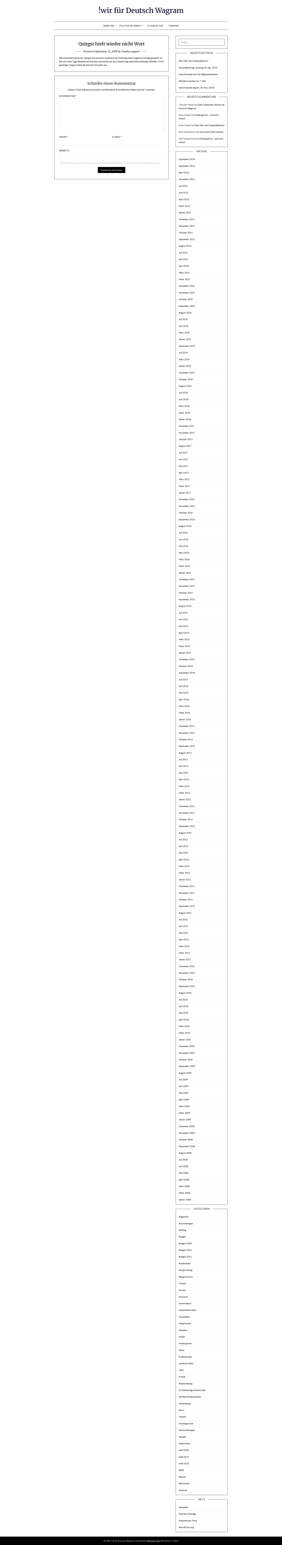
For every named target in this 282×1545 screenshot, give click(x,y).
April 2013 (184, 779)
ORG (181, 1370)
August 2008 (185, 1153)
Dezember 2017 (186, 426)
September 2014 (187, 672)
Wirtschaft (184, 1483)
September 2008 (187, 1146)
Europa (182, 1290)
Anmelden (183, 1507)
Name (63, 136)
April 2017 (184, 472)
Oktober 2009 (186, 1059)
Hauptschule (185, 1323)
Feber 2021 (184, 279)
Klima (181, 1350)
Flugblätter (155, 25)
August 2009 (185, 1073)
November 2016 (187, 506)
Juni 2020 (183, 326)
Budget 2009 (185, 1243)
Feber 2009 (184, 1113)
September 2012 (187, 826)
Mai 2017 (183, 466)
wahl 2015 (184, 1456)
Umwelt (182, 1416)
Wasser (182, 1476)
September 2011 (187, 906)
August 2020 (185, 312)
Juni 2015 (183, 619)
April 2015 (184, 632)
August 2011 (185, 913)
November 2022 (187, 179)
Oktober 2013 (186, 739)
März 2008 (184, 1186)
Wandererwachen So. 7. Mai (192, 81)
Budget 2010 (185, 1250)
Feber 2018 (184, 412)
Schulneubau (185, 1403)
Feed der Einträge (187, 1514)
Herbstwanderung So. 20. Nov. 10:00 (196, 87)
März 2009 (184, 1106)
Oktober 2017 (186, 439)
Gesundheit (184, 1316)
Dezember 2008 (186, 1126)
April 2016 (184, 552)
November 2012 (187, 812)
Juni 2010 (183, 1006)
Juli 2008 (183, 1159)
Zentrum (183, 1490)
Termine (173, 25)
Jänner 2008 (185, 1199)
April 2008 (184, 1179)
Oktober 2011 (186, 899)
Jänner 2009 (185, 1119)
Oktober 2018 (186, 379)
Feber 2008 (184, 1193)
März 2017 (184, 479)
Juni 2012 (183, 846)
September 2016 (187, 519)
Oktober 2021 (186, 232)
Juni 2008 (183, 1166)
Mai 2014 (183, 692)
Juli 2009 (183, 1079)
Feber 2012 (184, 872)
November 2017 (187, 432)
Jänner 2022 (185, 212)
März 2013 (184, 786)
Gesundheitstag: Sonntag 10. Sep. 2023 (198, 67)
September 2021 (187, 239)
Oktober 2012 (186, 819)
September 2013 (187, 746)
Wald (181, 1470)
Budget (182, 1236)
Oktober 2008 (186, 1139)
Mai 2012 (183, 852)
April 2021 (184, 266)
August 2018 (185, 386)
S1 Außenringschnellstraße (192, 1390)
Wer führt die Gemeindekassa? (193, 61)
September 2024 (187, 159)
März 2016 (184, 559)
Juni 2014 (183, 686)
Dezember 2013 (186, 726)
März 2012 (184, 866)
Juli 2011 (183, 919)
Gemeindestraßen (187, 1310)
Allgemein (183, 1216)
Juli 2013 (183, 759)
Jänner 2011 (185, 959)
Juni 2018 (183, 399)
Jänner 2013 (185, 799)
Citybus (182, 1283)
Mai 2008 (183, 1173)
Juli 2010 (183, 999)
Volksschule (184, 1443)
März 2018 (184, 406)
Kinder (182, 1336)
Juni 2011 (183, 926)
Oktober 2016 (186, 512)
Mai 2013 (183, 772)
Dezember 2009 (186, 1046)
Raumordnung (185, 1383)
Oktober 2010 (186, 979)
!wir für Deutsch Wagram (141, 10)
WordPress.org (186, 1527)
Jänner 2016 (185, 572)
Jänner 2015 (185, 652)
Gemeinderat (185, 1303)
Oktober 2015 (186, 592)
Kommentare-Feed (188, 1520)
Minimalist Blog (154, 1541)
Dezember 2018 (186, 372)
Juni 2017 (183, 459)
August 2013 (185, 752)
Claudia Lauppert (130, 51)
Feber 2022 (184, 206)
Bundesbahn (185, 1263)
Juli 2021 (183, 252)
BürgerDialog (185, 1270)
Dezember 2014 (186, 659)
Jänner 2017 (185, 492)
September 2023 (187, 166)
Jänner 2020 (185, 339)
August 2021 (185, 246)
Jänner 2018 (185, 419)
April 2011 (184, 939)
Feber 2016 (184, 566)
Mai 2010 (183, 1012)
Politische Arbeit (130, 25)
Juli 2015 (183, 612)
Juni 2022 (183, 192)
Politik (182, 1376)
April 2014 (184, 699)
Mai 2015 (183, 626)
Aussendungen (186, 1223)
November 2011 (187, 893)
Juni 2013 (183, 766)
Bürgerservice (186, 1276)
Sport (181, 1410)
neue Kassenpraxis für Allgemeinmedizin (198, 74)
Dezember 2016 (186, 499)
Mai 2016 (183, 546)
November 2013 (187, 732)
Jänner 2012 (185, 879)
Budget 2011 (185, 1256)
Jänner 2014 (185, 719)
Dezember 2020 (186, 286)
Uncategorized (186, 1423)
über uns (108, 25)
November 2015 (187, 586)
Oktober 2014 (186, 666)
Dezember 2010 (186, 966)
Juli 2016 (183, 532)
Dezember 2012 (186, 806)
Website (64, 150)
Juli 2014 (183, 679)
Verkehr (182, 1437)
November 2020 (187, 292)
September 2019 (187, 346)
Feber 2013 (184, 792)
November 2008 (187, 1133)
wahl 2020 (184, 1463)
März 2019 (184, 359)
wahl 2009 (184, 1450)
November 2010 (187, 973)
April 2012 (184, 859)
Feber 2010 (184, 1032)
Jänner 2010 (185, 1039)
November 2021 (187, 226)
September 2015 (187, 599)
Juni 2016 (183, 539)
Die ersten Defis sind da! (211, 132)
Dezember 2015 (186, 579)
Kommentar (68, 96)
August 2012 (185, 832)
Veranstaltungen (187, 1430)
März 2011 (184, 946)
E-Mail (117, 136)
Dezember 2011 (186, 886)
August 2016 (185, 526)
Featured (183, 1296)
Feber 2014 (184, 712)
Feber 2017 (184, 486)
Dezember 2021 (186, 219)
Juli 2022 (183, 186)
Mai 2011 (183, 933)
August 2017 (185, 446)
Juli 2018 (183, 392)
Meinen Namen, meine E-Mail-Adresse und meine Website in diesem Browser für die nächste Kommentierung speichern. (112, 163)
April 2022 (184, 199)
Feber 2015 (184, 646)
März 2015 (184, 639)
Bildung (182, 1230)
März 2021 (184, 272)
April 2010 (184, 1019)
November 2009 (187, 1053)
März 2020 (184, 332)
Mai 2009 (183, 1093)
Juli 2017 (183, 452)
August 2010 (185, 992)
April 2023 (184, 172)
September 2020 (187, 306)
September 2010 (187, 986)
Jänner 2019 (185, 366)
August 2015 (185, 606)
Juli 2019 (183, 352)
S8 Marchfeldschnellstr (190, 1396)
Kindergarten (185, 1343)
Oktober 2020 (186, 299)
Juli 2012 (183, 839)
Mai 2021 (183, 259)
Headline (183, 1330)
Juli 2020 (183, 319)
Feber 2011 (184, 953)
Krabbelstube (185, 1356)
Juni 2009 (183, 1086)
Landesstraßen (186, 1363)
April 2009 (184, 1099)
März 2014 (184, 706)
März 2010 (184, 1026)
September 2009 (187, 1066)
